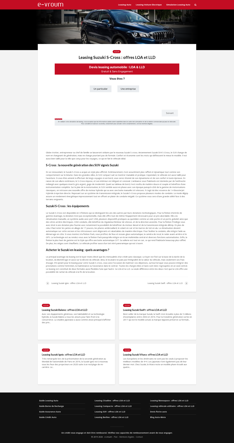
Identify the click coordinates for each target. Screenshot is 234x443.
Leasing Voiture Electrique (149, 4)
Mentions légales (126, 437)
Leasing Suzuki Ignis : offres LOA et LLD (63, 354)
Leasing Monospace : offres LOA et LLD (169, 400)
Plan (116, 437)
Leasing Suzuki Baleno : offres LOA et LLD (64, 309)
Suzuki (116, 52)
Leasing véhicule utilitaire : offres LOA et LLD (172, 406)
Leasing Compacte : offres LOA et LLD (113, 406)
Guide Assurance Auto (50, 411)
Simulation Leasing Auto (178, 4)
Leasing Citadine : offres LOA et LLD (112, 400)
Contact (139, 437)
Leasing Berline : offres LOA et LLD (111, 417)
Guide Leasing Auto (48, 400)
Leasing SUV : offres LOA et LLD (110, 411)
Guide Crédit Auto (47, 417)
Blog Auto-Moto (158, 417)
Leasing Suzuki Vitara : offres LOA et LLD (145, 354)
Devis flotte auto (158, 411)
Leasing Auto (124, 4)
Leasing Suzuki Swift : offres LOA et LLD (145, 309)
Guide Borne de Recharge (51, 406)
